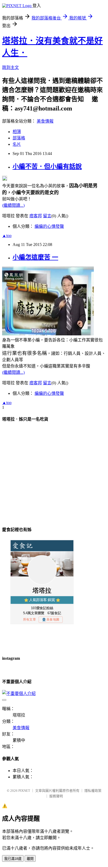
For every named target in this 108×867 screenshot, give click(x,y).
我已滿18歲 (12, 859)
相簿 (17, 131)
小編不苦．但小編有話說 (47, 166)
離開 (30, 859)
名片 (17, 144)
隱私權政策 (92, 791)
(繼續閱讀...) (13, 205)
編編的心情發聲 (49, 226)
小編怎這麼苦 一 (35, 257)
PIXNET (24, 791)
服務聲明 (56, 796)
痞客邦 (35, 216)
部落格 (19, 138)
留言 (47, 216)
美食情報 (45, 121)
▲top (7, 235)
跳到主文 (10, 67)
